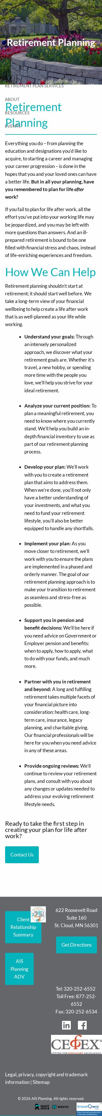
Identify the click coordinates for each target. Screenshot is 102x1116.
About (12, 99)
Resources (17, 112)
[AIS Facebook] (84, 1028)
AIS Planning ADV (19, 968)
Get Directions (76, 945)
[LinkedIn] (68, 1028)
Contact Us (21, 855)
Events (13, 126)
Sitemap (41, 1082)
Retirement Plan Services (34, 85)
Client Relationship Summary (23, 927)
